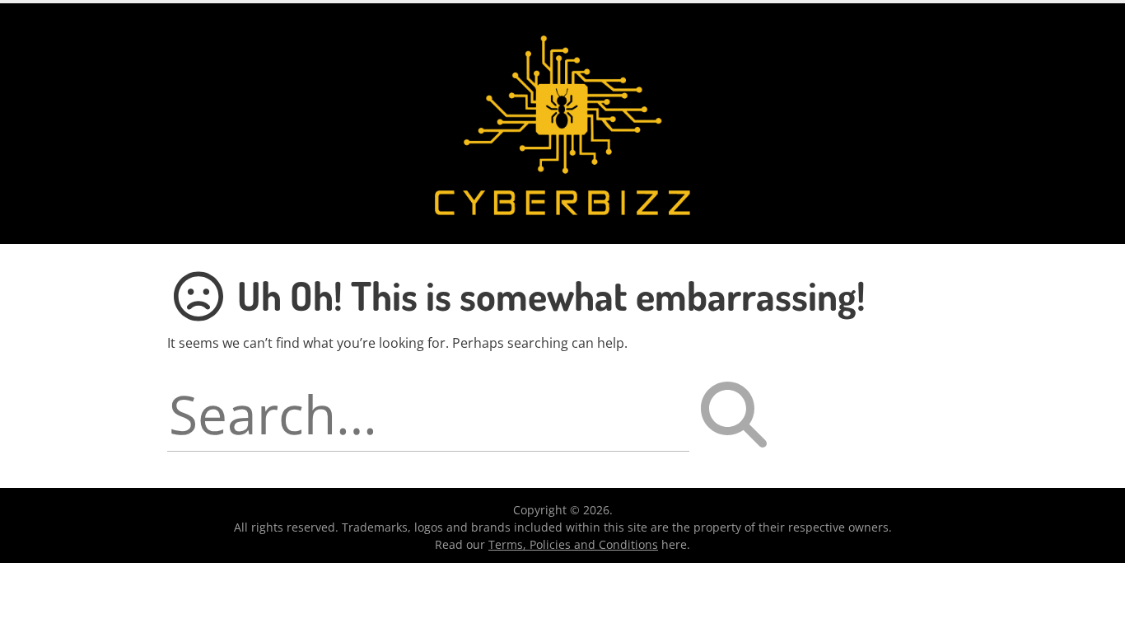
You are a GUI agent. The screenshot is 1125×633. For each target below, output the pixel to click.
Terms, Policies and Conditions (573, 544)
